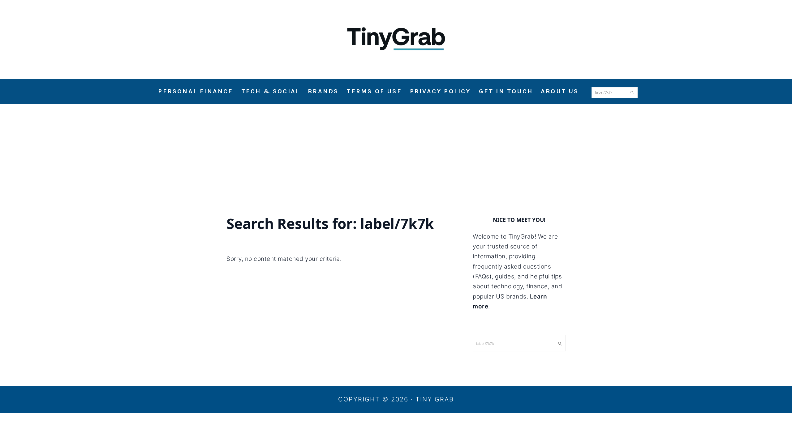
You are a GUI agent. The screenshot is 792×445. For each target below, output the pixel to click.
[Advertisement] (396, 150)
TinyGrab (396, 37)
